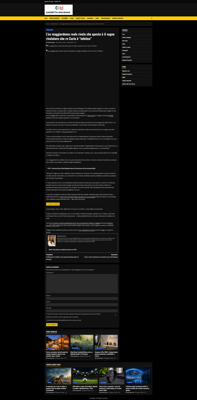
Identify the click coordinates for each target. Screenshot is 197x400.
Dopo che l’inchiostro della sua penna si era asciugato (77, 197)
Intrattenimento (105, 18)
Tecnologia (90, 18)
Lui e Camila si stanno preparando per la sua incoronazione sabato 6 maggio (75, 223)
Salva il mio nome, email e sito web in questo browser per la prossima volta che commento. (74, 314)
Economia (129, 382)
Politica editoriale (126, 80)
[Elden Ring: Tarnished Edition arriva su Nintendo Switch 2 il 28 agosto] (82, 342)
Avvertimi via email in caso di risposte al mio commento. (62, 317)
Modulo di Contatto (117, 18)
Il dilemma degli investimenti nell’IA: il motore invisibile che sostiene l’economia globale (137, 388)
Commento (50, 272)
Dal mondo (65, 18)
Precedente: (62, 257)
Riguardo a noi (126, 71)
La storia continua (53, 204)
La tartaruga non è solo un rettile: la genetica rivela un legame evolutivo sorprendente (56, 388)
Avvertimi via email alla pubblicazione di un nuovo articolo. (64, 320)
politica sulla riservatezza (128, 84)
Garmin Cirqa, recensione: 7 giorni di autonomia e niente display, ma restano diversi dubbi (110, 388)
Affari (72, 18)
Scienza (49, 382)
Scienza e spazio (80, 18)
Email (48, 302)
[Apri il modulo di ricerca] (151, 18)
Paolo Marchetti (51, 358)
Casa (46, 18)
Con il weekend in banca (86, 230)
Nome (48, 295)
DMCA (123, 77)
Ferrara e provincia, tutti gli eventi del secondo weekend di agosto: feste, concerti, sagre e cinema (57, 354)
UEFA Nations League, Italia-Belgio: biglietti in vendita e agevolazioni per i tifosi (85, 387)
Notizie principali (55, 18)
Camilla (110, 115)
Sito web (48, 308)
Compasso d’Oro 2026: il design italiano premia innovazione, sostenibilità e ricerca (106, 354)
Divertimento (50, 29)
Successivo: (101, 256)
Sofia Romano (51, 42)
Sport (97, 18)
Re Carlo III (91, 115)
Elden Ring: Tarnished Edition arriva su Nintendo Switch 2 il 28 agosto (81, 353)
